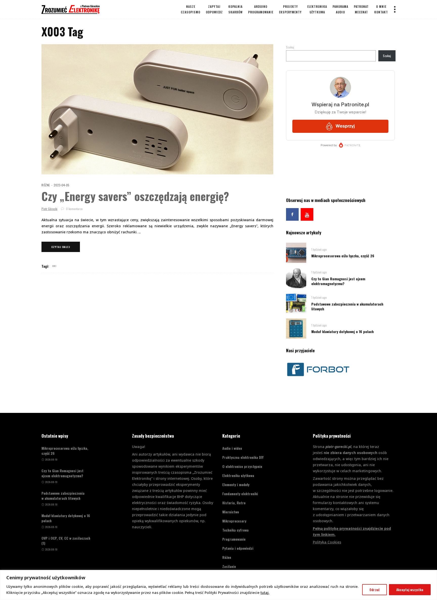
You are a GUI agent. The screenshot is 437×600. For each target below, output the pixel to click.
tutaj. (264, 592)
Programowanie (234, 539)
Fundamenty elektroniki (240, 493)
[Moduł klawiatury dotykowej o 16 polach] (296, 328)
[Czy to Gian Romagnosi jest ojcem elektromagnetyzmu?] (296, 278)
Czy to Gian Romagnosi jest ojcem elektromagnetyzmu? (338, 281)
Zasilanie (229, 566)
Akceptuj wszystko (409, 589)
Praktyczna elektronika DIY (243, 457)
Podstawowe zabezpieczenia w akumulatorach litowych (347, 306)
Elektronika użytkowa (238, 475)
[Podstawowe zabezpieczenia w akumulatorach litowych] (296, 303)
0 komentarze (74, 209)
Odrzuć (374, 589)
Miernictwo (230, 511)
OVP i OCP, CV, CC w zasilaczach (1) (65, 541)
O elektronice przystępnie (242, 466)
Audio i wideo (232, 448)
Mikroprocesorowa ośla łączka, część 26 (342, 255)
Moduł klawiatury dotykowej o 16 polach (342, 331)
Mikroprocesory (234, 520)
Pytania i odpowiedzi (237, 548)
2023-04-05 (61, 185)
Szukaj (290, 47)
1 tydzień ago (319, 249)
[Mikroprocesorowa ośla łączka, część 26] (296, 252)
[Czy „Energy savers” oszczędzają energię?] (157, 109)
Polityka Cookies (327, 542)
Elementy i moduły (235, 484)
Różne (45, 185)
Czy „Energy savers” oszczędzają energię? (135, 196)
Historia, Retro (234, 502)
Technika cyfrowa (235, 530)
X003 (54, 265)
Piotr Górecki (49, 209)
